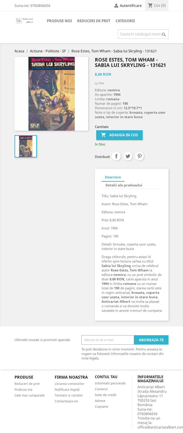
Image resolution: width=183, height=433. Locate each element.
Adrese (100, 401)
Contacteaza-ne (66, 401)
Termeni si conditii (69, 395)
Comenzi (101, 389)
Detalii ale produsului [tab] (124, 185)
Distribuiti (116, 156)
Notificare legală (67, 389)
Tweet (127, 156)
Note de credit (105, 395)
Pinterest (139, 156)
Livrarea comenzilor (69, 384)
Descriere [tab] (113, 177)
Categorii (125, 20)
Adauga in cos (119, 135)
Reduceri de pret (93, 20)
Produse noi (59, 20)
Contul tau (106, 377)
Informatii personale (110, 383)
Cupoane (101, 406)
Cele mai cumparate (30, 395)
